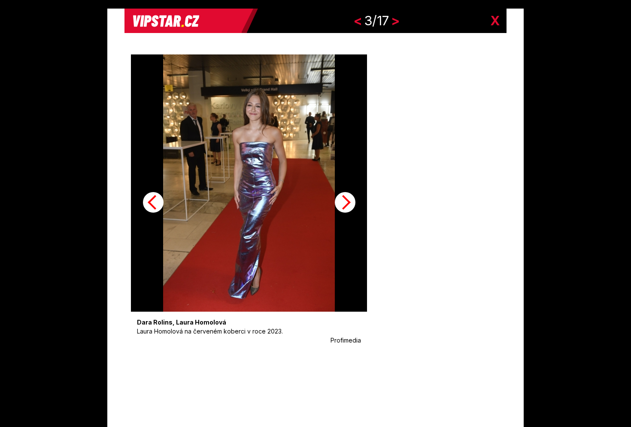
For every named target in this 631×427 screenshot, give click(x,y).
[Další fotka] (345, 202)
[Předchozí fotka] (153, 202)
